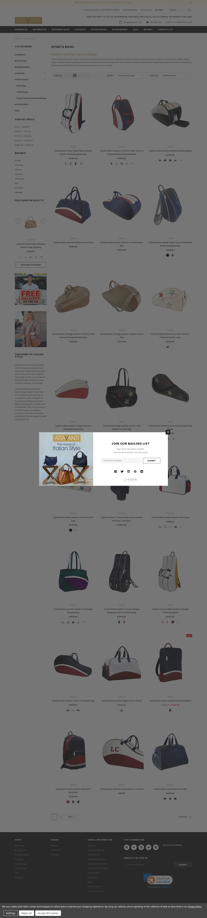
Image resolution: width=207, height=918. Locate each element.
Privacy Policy (194, 906)
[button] (168, 432)
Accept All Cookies (48, 913)
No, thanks (132, 479)
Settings (10, 913)
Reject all (27, 913)
